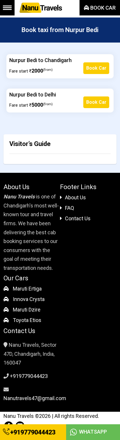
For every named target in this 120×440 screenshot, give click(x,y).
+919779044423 (32, 432)
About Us (75, 197)
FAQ (69, 208)
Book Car (102, 8)
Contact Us (78, 218)
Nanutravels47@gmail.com (34, 398)
